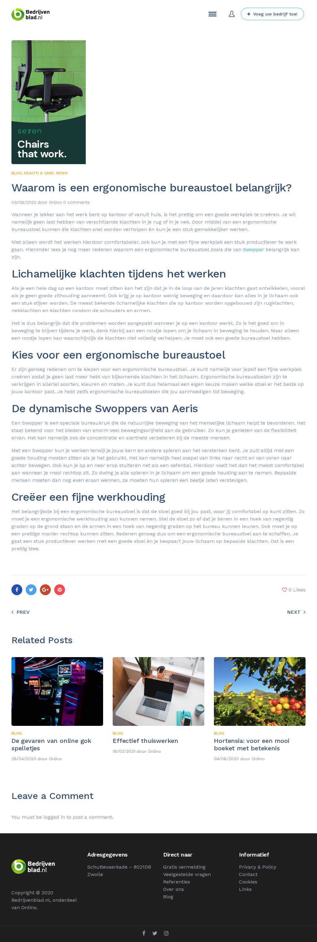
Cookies (248, 882)
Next (294, 612)
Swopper (253, 249)
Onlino (55, 202)
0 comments (76, 202)
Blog (16, 173)
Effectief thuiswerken (145, 740)
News (61, 173)
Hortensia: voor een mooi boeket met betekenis (251, 744)
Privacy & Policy (257, 867)
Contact (248, 874)
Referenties (176, 882)
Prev (23, 612)
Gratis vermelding (184, 867)
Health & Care (39, 173)
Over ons (173, 889)
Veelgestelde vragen (187, 874)
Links (245, 889)
